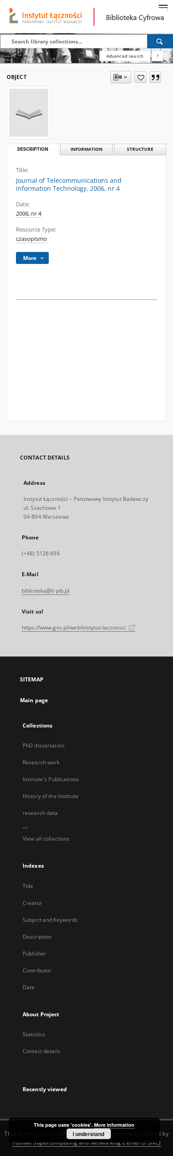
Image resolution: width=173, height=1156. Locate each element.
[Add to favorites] (140, 77)
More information (114, 1124)
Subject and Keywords (50, 920)
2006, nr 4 (28, 213)
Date (29, 987)
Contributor (37, 970)
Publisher (34, 953)
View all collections (46, 838)
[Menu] (163, 7)
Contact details (41, 1051)
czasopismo (31, 239)
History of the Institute (51, 796)
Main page (34, 700)
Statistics (34, 1034)
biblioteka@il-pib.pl (45, 590)
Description (37, 936)
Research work (41, 762)
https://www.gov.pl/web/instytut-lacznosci (74, 627)
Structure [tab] (140, 149)
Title (28, 886)
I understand (88, 1134)
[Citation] (155, 77)
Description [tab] (32, 149)
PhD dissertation (43, 745)
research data (40, 813)
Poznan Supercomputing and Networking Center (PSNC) (86, 1142)
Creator (32, 903)
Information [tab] (86, 149)
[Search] (160, 41)
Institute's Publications (51, 779)
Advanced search (124, 56)
